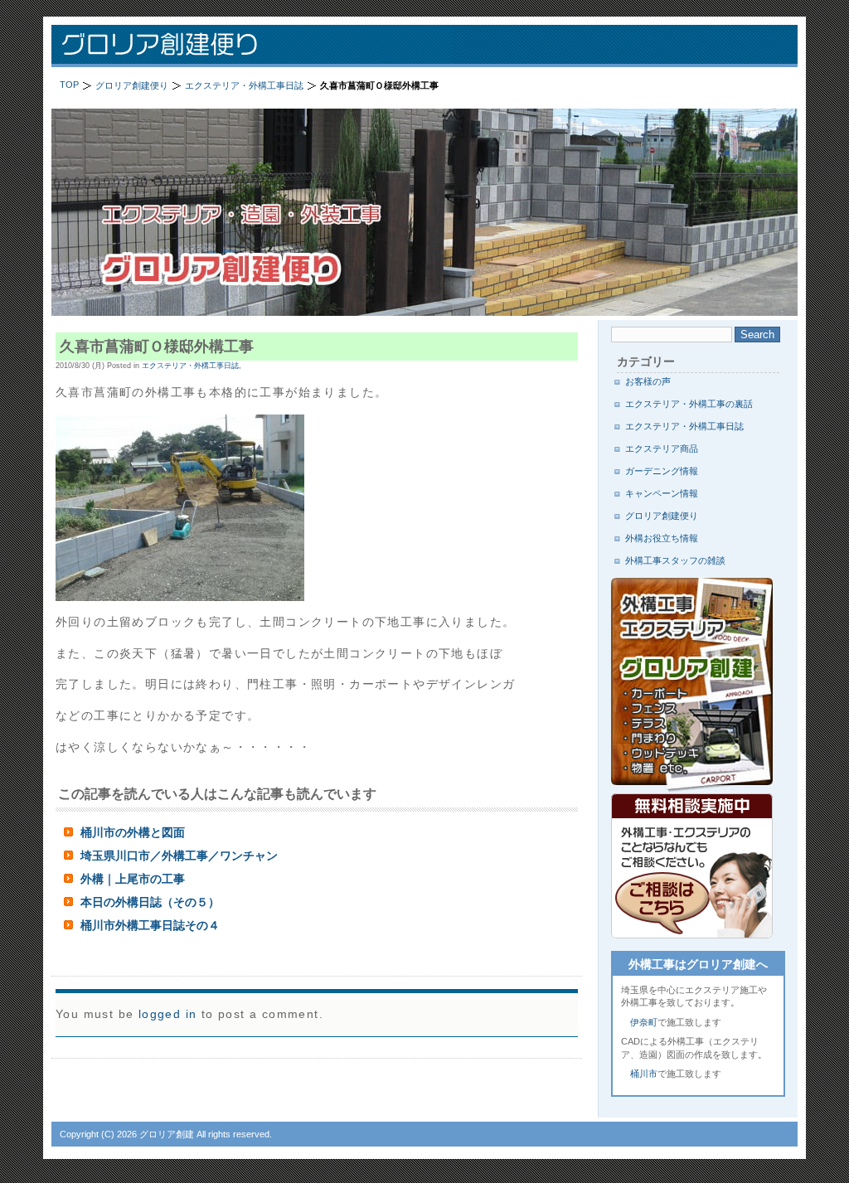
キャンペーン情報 (661, 493)
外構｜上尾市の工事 (132, 878)
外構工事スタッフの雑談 (675, 560)
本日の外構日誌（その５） (150, 902)
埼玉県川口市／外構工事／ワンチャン (179, 855)
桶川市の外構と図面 (132, 832)
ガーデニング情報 (661, 471)
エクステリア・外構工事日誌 (684, 426)
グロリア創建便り (267, 46)
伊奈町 (643, 1022)
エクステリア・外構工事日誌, (191, 365)
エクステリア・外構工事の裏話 (689, 404)
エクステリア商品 (661, 448)
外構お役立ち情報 (661, 538)
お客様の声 (648, 381)
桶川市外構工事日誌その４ (150, 925)
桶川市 (643, 1074)
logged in (167, 1014)
